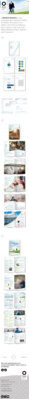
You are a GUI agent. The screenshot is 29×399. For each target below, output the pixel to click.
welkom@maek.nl (6, 390)
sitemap (2, 393)
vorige (5, 357)
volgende (23, 357)
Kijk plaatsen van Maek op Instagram (5, 396)
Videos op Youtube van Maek (8, 396)
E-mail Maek (5, 370)
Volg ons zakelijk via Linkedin (2, 396)
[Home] (4, 5)
